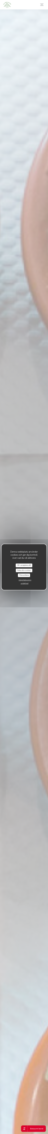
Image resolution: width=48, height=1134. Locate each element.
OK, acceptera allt (24, 565)
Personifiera (24, 575)
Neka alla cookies (24, 570)
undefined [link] (24, 583)
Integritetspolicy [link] (25, 580)
